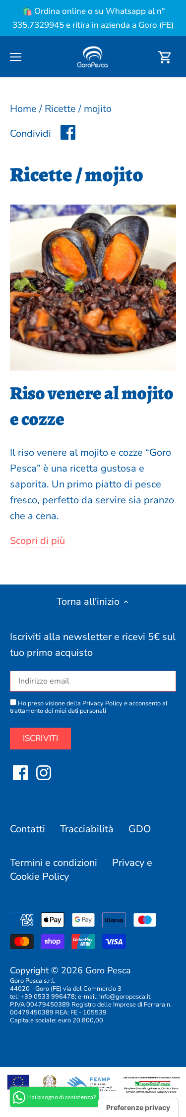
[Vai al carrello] (165, 56)
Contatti (27, 829)
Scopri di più (37, 540)
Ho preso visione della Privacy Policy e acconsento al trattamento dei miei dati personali (89, 707)
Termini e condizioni (53, 862)
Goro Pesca (108, 970)
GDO (139, 829)
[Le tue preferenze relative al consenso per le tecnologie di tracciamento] (138, 1107)
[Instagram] (43, 772)
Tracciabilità (87, 829)
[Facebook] (20, 772)
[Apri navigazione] (15, 57)
